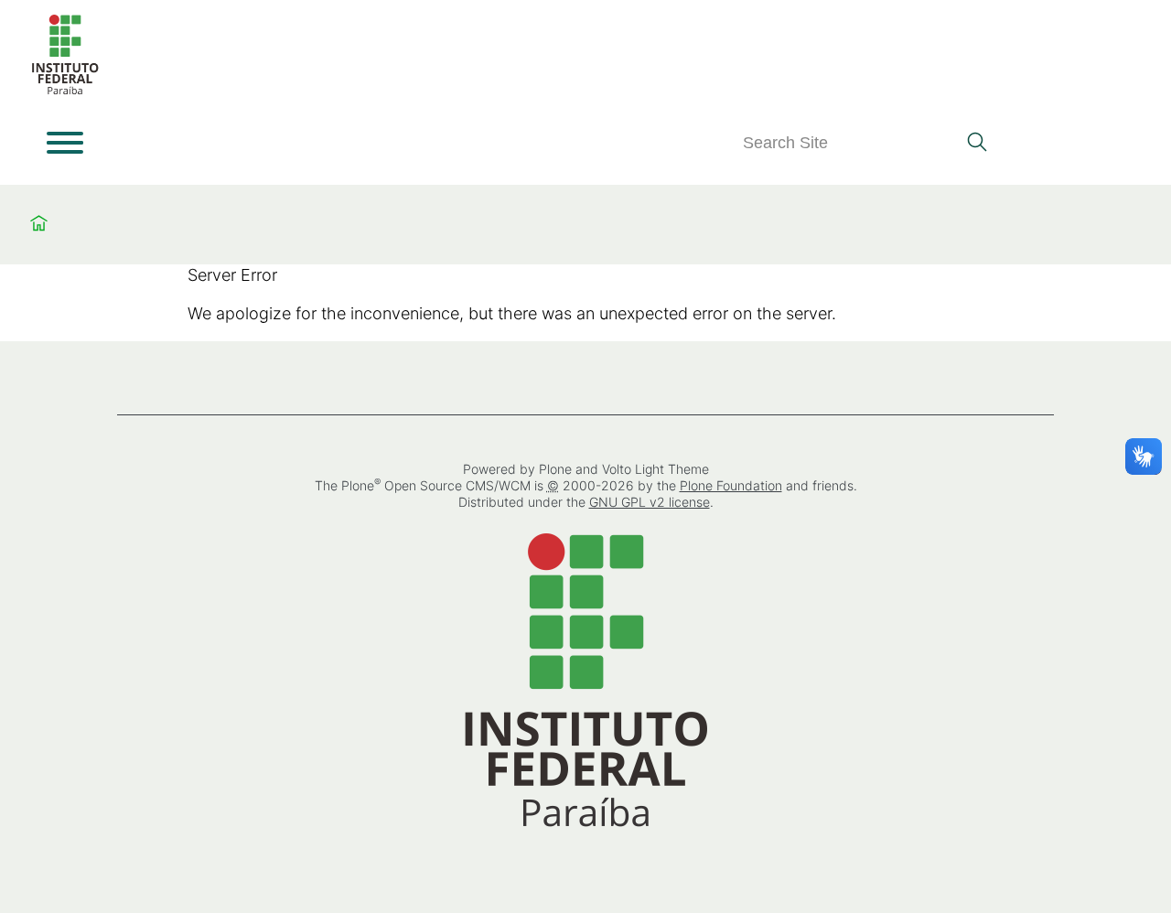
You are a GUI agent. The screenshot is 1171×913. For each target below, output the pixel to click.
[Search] (976, 143)
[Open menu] (65, 143)
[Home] (64, 91)
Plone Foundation (731, 485)
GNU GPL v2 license (649, 502)
